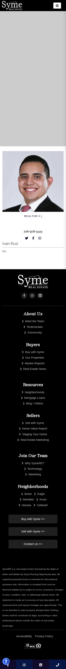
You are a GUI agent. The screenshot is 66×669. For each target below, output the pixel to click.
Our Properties (34, 357)
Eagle (41, 494)
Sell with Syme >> (33, 531)
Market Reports (35, 363)
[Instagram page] (40, 237)
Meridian (28, 499)
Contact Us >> (33, 544)
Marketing (34, 474)
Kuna (43, 499)
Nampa (26, 505)
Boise (28, 494)
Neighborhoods (34, 392)
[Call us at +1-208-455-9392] (57, 664)
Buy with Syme (34, 352)
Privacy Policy (44, 636)
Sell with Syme (34, 423)
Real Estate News (34, 369)
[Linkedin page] (41, 664)
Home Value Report (34, 428)
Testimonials (35, 327)
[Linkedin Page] (40, 295)
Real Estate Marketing (35, 439)
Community (34, 332)
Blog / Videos (34, 403)
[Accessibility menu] (6, 661)
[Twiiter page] (26, 237)
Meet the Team (34, 321)
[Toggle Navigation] (57, 5)
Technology (34, 468)
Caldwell (42, 505)
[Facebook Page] (24, 295)
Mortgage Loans (34, 397)
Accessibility (24, 636)
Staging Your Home (34, 434)
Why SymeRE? (34, 463)
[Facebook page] (33, 237)
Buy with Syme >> (33, 519)
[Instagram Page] (32, 295)
